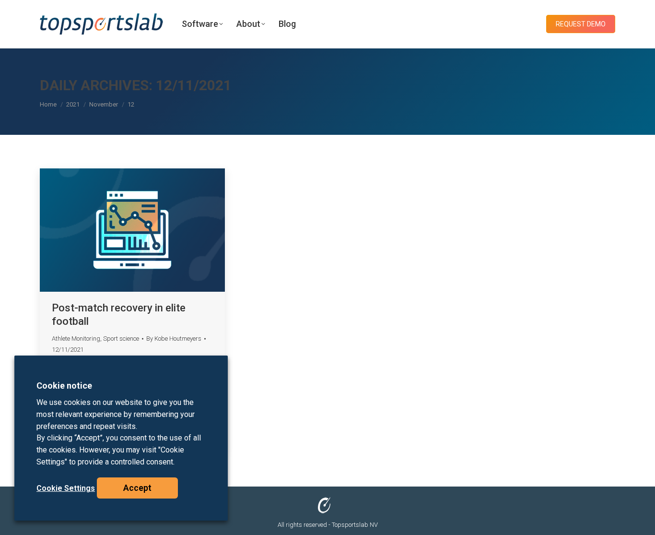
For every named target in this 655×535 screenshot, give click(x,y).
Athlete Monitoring (76, 338)
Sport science (121, 338)
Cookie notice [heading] (64, 385)
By (173, 338)
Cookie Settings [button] (65, 488)
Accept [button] (137, 488)
